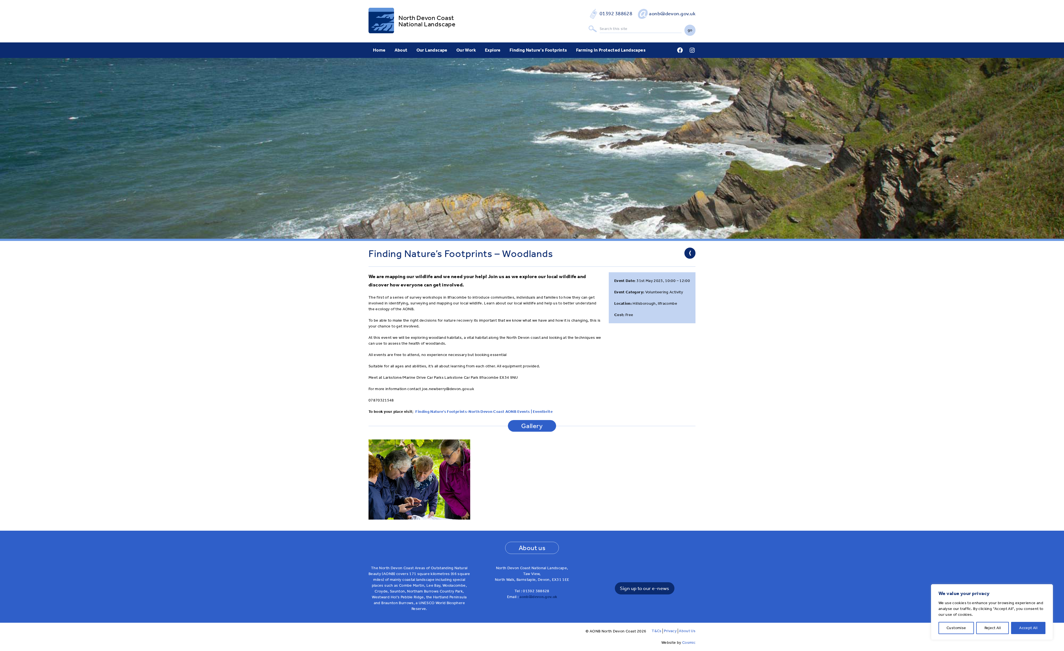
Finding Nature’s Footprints (538, 50)
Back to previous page (689, 253)
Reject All (992, 627)
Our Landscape (431, 50)
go (690, 30)
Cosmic (688, 642)
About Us (687, 631)
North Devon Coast (426, 18)
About (401, 50)
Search (593, 29)
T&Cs (656, 631)
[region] (992, 612)
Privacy (670, 631)
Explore (493, 50)
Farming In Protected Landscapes (611, 50)
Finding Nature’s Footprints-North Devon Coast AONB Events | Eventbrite (484, 411)
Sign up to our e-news (644, 588)
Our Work (466, 50)
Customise (956, 627)
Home (379, 50)
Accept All (1028, 627)
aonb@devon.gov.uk (672, 14)
